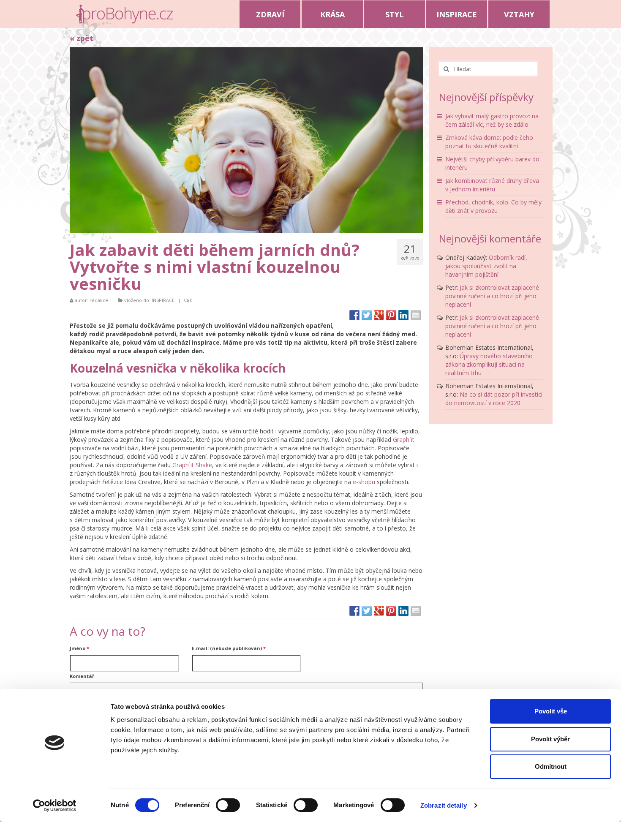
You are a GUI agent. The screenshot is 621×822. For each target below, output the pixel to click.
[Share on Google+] (379, 315)
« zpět (81, 38)
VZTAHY (519, 14)
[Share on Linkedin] (403, 315)
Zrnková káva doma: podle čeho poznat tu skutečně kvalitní (489, 141)
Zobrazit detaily (443, 805)
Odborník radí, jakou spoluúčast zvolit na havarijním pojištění (486, 265)
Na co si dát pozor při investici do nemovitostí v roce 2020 (493, 398)
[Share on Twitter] (367, 315)
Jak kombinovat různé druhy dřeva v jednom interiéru (492, 185)
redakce (99, 300)
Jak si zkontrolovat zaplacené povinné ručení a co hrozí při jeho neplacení (492, 295)
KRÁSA (332, 14)
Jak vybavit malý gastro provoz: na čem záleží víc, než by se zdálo (492, 120)
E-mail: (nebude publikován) (229, 648)
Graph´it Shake (192, 465)
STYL (394, 14)
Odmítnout (551, 766)
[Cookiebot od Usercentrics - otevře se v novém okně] (55, 805)
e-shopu (364, 482)
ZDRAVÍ (270, 14)
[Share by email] (416, 315)
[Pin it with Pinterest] (391, 315)
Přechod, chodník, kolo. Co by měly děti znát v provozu (493, 206)
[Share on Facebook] (354, 315)
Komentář (82, 676)
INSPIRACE (456, 14)
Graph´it (403, 439)
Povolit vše (550, 711)
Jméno (79, 648)
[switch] (228, 805)
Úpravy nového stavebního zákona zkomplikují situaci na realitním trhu (489, 364)
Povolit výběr (550, 739)
